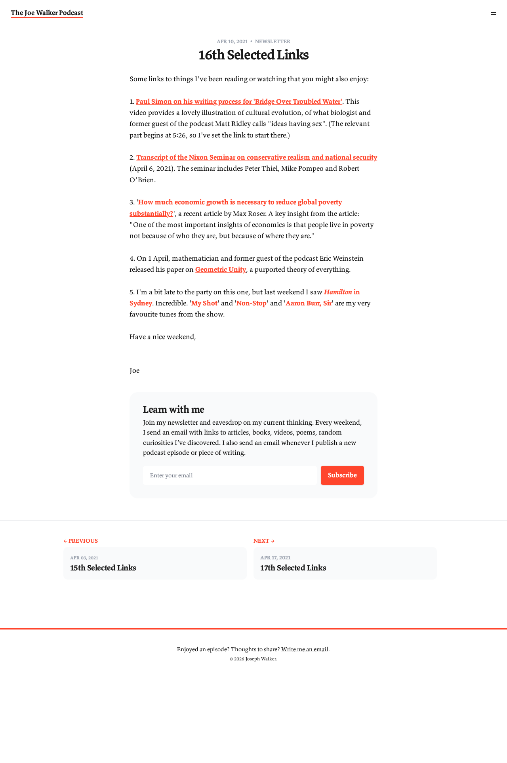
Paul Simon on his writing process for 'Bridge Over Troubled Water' (239, 101)
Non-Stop (251, 303)
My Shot (204, 303)
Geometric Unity (220, 269)
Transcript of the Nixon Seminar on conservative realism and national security (256, 157)
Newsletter (272, 41)
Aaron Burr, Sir (309, 303)
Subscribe (342, 475)
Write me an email (304, 649)
